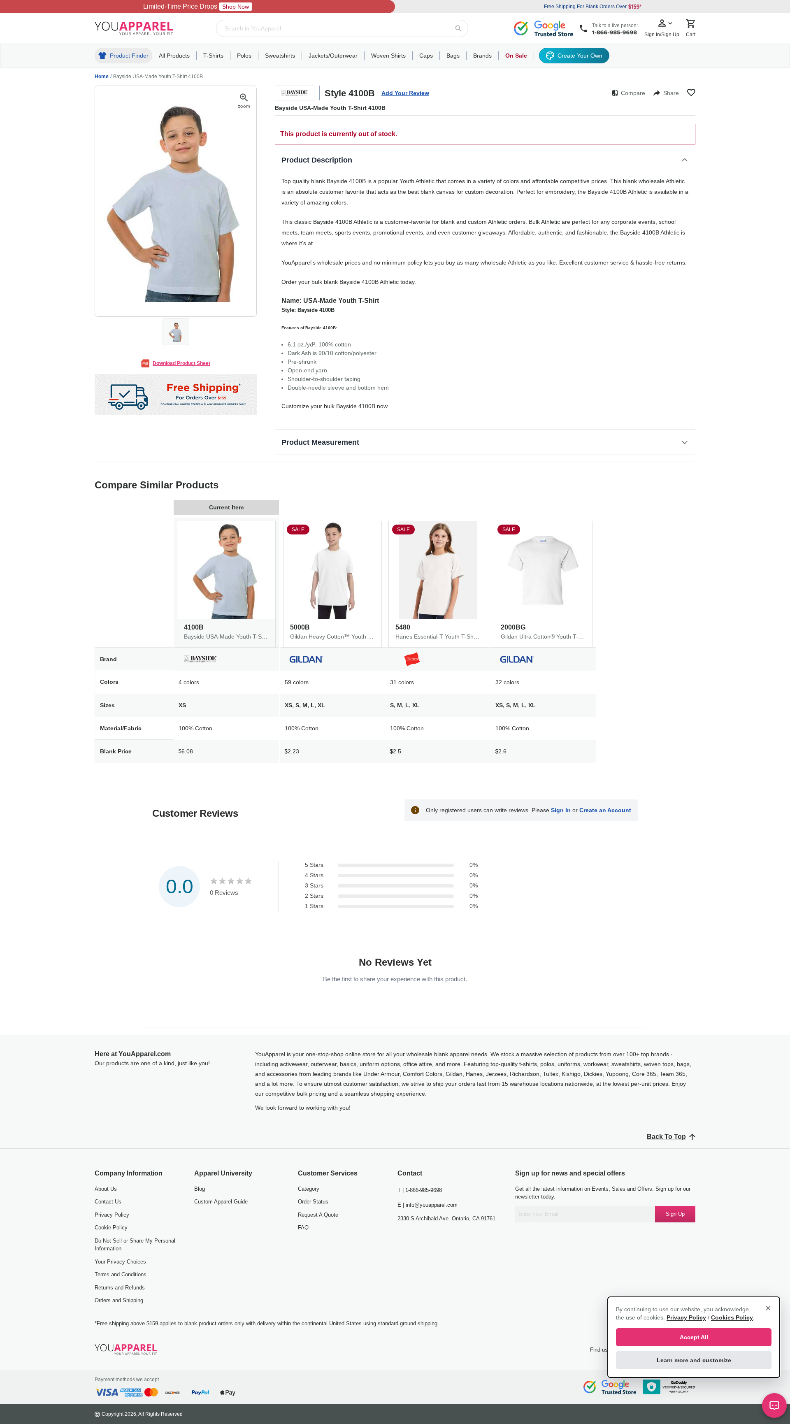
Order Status (313, 1202)
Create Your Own (580, 55)
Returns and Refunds (120, 1288)
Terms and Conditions (120, 1274)
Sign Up (675, 1214)
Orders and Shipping (119, 1300)
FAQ (303, 1227)
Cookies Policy (732, 1317)
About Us (106, 1189)
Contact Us (108, 1202)
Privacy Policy (112, 1215)
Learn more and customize (694, 1360)
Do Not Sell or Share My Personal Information (135, 1245)
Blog (199, 1189)
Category (308, 1189)
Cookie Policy (111, 1227)
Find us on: (603, 1350)
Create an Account (605, 810)
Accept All (694, 1337)
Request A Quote (318, 1215)
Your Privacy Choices (120, 1262)
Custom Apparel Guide (221, 1202)
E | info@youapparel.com (427, 1205)
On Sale (516, 55)
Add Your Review (405, 93)
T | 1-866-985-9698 (419, 1190)
